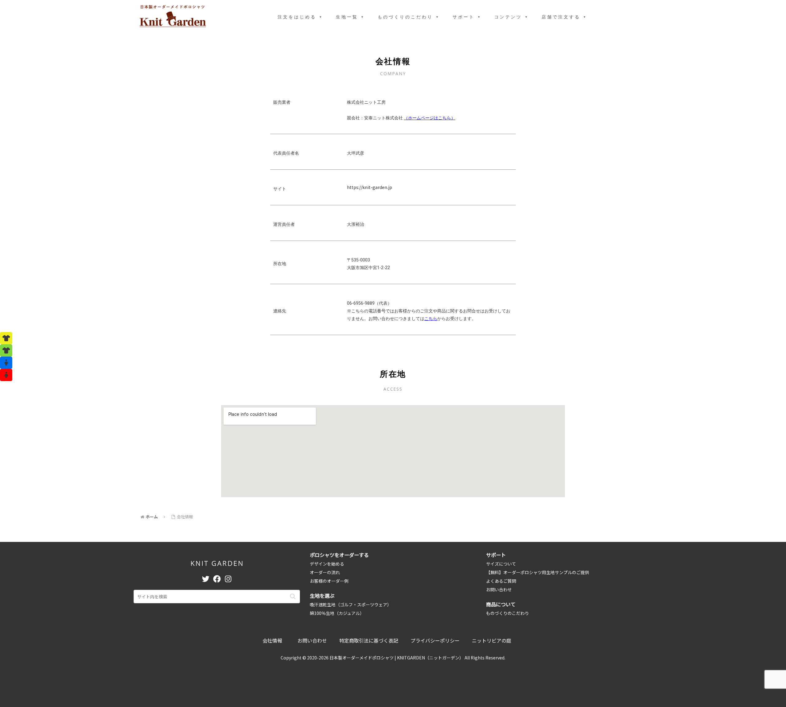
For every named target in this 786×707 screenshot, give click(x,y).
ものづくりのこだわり (405, 17)
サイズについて (501, 564)
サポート (464, 17)
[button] (292, 596)
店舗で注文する (561, 17)
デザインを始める (327, 564)
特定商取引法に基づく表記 (368, 640)
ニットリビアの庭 (491, 640)
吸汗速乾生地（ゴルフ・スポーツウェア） (350, 604)
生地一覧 (347, 17)
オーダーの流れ (325, 572)
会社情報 (272, 640)
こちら (430, 318)
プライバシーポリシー (435, 640)
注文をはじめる (297, 17)
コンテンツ (508, 17)
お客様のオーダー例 (329, 581)
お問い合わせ (499, 589)
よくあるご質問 (501, 581)
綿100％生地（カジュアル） (337, 613)
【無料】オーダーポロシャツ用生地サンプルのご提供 (537, 572)
